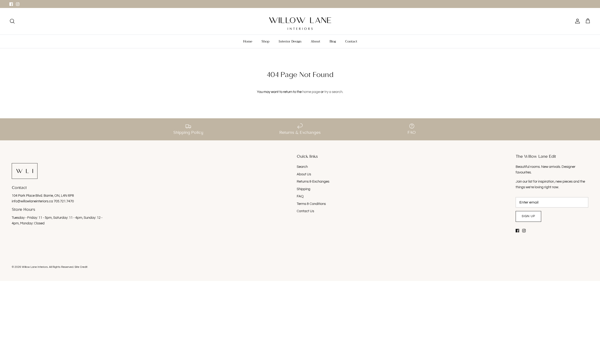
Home (247, 41)
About (315, 41)
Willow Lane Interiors (35, 267)
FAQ (300, 196)
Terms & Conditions (311, 204)
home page (311, 92)
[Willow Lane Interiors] (300, 23)
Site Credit (81, 267)
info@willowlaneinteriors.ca (33, 201)
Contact (351, 41)
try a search (333, 92)
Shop (265, 41)
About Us (304, 174)
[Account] (576, 21)
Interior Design (290, 41)
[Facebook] (11, 4)
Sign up (528, 216)
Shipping (303, 189)
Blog (333, 41)
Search (302, 167)
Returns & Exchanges (313, 181)
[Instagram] (17, 4)
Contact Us (305, 211)
